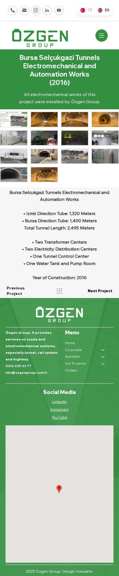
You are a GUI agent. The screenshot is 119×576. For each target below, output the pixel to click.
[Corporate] (103, 350)
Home (70, 343)
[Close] (12, 10)
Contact (71, 370)
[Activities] (103, 356)
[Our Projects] (103, 363)
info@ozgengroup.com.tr (26, 372)
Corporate (73, 350)
